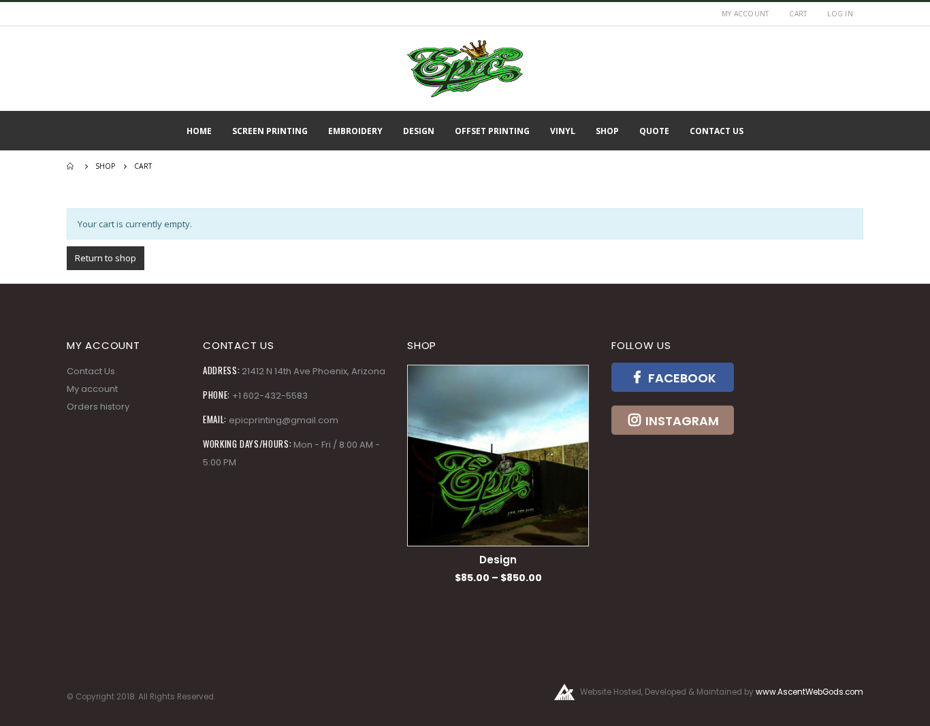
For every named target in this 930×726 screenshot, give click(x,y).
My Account (745, 13)
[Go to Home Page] (71, 166)
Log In (840, 13)
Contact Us (716, 131)
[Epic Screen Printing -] (465, 68)
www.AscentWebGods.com (809, 692)
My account (92, 388)
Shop (607, 131)
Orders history (98, 406)
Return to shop (105, 258)
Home (199, 131)
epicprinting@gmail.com (283, 420)
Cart (798, 13)
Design (418, 131)
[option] (498, 474)
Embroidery (355, 131)
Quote (654, 131)
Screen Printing (270, 131)
